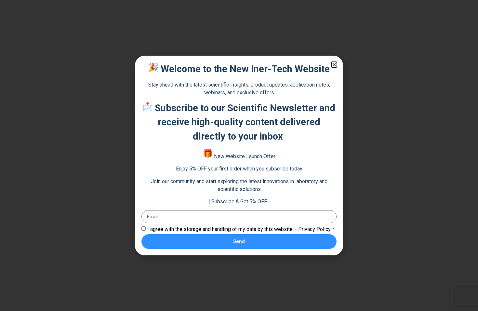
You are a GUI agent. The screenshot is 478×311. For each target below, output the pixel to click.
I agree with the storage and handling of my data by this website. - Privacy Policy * (240, 229)
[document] (239, 155)
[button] (334, 64)
